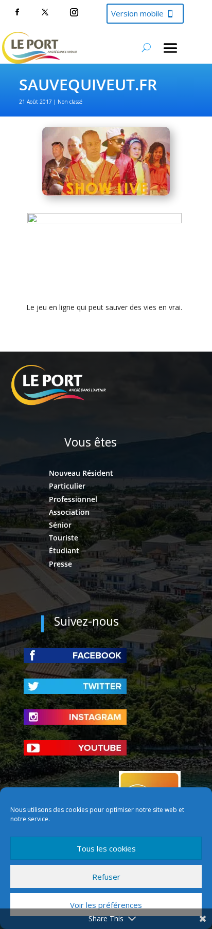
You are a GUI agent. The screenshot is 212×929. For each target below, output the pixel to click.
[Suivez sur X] (44, 12)
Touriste (63, 538)
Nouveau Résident (81, 473)
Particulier (67, 486)
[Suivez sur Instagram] (74, 12)
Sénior (60, 525)
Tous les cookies (106, 848)
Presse (60, 564)
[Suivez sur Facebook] (17, 12)
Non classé (70, 101)
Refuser (106, 877)
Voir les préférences (106, 905)
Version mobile (137, 13)
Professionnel (73, 499)
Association (69, 512)
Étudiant (64, 550)
